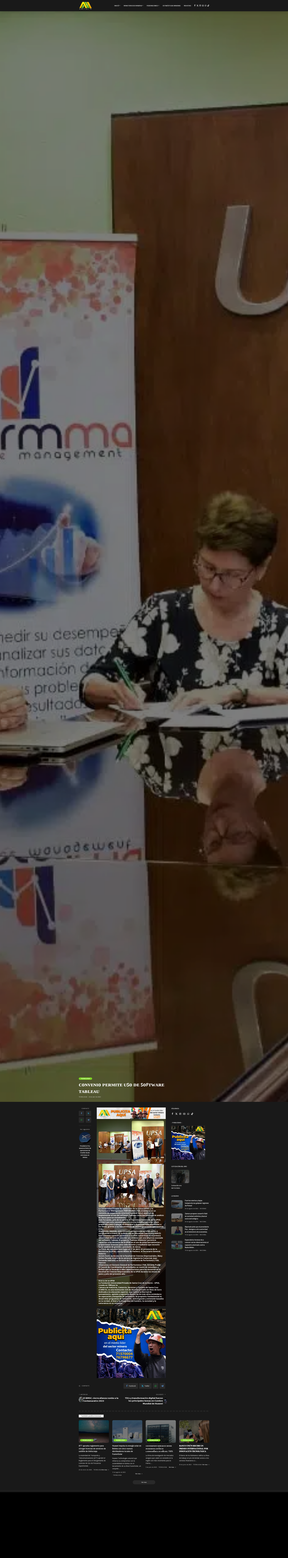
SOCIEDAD (203, 1208)
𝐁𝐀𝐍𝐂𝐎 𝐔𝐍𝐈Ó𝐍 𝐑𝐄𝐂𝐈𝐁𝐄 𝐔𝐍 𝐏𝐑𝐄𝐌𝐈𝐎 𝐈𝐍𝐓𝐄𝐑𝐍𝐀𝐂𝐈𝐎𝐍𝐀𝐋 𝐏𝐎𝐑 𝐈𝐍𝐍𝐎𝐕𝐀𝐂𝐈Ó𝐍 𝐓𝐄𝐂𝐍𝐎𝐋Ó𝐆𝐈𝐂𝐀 (193, 1448)
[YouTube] (203, 5)
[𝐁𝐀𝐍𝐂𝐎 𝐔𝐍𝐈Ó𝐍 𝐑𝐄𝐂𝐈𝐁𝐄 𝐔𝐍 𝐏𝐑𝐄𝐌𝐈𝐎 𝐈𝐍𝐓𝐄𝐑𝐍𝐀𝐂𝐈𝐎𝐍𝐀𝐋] (194, 1431)
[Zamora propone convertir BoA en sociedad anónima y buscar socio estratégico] (177, 1217)
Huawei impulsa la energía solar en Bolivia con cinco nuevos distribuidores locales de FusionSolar (126, 1450)
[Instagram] (200, 5)
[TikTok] (208, 5)
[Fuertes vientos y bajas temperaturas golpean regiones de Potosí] (177, 1204)
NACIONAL (203, 1221)
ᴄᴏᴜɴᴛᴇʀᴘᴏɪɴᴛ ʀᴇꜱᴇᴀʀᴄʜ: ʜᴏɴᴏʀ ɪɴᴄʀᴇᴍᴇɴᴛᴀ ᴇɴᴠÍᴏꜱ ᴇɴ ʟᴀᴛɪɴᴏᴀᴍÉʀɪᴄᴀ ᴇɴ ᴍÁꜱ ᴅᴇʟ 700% (159, 1448)
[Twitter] (197, 5)
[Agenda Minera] (85, 6)
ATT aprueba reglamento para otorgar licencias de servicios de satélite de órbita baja (92, 1448)
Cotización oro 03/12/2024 (176, 1186)
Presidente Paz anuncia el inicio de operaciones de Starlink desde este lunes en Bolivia (85, 1151)
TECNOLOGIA (85, 1079)
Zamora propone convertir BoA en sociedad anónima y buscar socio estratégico (196, 1216)
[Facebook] (195, 5)
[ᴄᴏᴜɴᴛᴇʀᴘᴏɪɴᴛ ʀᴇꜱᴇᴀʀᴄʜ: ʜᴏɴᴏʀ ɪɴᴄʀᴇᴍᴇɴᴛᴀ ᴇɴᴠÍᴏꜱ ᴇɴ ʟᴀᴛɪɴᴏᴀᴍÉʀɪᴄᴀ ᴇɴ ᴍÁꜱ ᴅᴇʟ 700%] (161, 1431)
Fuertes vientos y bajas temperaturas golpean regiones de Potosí (197, 1203)
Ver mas (104, 1470)
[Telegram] (88, 1120)
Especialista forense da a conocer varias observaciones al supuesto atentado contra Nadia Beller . (196, 1244)
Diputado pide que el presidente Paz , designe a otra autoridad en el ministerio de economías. (197, 1229)
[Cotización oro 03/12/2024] (180, 1176)
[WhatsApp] (206, 5)
